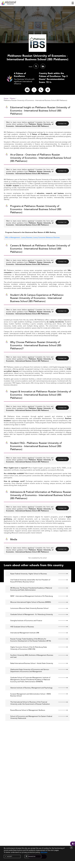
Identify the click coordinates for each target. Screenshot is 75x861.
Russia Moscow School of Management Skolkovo (27, 710)
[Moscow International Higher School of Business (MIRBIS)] (61, 602)
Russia (12, 99)
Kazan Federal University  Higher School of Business (28, 574)
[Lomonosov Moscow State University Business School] (61, 608)
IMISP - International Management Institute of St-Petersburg (31, 596)
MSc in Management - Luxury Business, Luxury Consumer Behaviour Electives (32, 237)
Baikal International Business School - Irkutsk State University (31, 663)
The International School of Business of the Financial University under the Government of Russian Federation (30, 703)
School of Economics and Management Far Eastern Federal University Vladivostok (31, 717)
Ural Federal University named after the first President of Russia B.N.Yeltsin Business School (30, 581)
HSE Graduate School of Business (22, 627)
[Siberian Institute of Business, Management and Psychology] (61, 688)
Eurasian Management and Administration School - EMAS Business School (30, 695)
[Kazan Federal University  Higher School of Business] (61, 574)
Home (6, 99)
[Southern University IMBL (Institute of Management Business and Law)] (61, 655)
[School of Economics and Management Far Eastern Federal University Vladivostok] (61, 716)
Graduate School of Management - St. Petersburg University (31, 614)
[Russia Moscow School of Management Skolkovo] (61, 710)
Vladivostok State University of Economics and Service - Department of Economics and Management (30, 671)
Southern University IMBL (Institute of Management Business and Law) (31, 656)
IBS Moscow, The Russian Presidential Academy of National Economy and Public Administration (31, 589)
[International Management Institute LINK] (61, 633)
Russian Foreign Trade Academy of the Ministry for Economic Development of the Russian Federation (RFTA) (30, 640)
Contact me (62, 123)
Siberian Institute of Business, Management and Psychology (31, 688)
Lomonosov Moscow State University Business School (29, 608)
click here (44, 852)
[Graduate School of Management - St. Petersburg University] (61, 614)
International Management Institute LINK (24, 633)
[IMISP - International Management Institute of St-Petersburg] (61, 596)
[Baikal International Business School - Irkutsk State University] (61, 663)
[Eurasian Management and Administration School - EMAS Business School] (61, 694)
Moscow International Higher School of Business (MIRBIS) (30, 602)
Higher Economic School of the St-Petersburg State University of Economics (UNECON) (28, 648)
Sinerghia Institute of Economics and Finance (26, 621)
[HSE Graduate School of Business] (61, 627)
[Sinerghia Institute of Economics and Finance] (61, 621)
